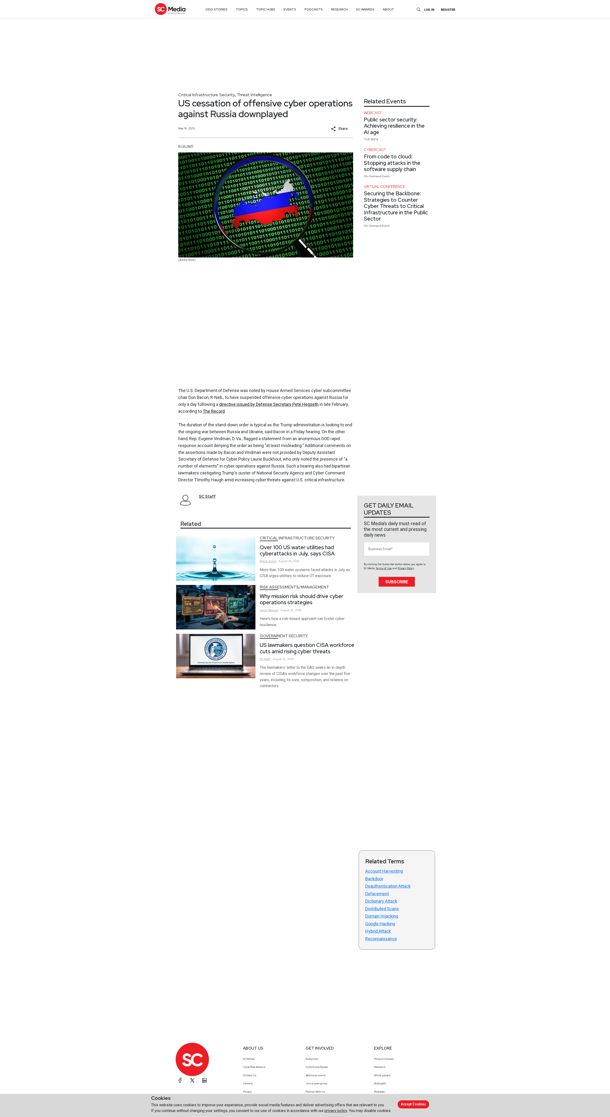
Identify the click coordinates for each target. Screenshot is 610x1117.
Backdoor (374, 878)
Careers (248, 1083)
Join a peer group (316, 1083)
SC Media (248, 1059)
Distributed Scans (382, 908)
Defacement (377, 893)
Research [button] (339, 9)
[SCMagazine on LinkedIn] (204, 1080)
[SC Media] (170, 9)
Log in (429, 9)
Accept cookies (413, 1104)
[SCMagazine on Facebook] (180, 1080)
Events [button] (290, 9)
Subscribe (396, 581)
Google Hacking (380, 923)
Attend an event (315, 1075)
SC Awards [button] (365, 9)
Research (380, 1067)
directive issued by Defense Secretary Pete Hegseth (269, 404)
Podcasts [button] (314, 9)
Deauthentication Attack (388, 886)
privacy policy (336, 1110)
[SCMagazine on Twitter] (192, 1080)
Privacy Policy (406, 568)
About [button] (388, 9)
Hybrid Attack (378, 931)
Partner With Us (315, 1091)
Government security (284, 636)
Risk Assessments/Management (294, 587)
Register (448, 9)
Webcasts (380, 1083)
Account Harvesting (384, 871)
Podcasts (379, 1091)
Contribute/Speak (317, 1067)
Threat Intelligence (254, 94)
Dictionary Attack (381, 901)
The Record (214, 411)
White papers (382, 1075)
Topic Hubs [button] (265, 9)
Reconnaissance (381, 938)
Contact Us (249, 1075)
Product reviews (384, 1059)
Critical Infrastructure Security (206, 94)
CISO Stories (216, 9)
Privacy (247, 1091)
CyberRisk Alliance (254, 1067)
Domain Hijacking (381, 916)
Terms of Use (384, 568)
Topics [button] (242, 9)
